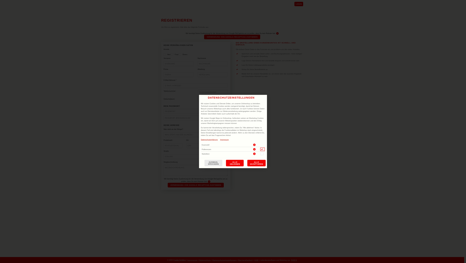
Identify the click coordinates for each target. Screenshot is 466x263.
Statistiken (206, 154)
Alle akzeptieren (256, 163)
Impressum (224, 140)
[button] (254, 145)
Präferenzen (206, 149)
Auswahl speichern (213, 163)
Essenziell (205, 145)
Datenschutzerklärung (209, 140)
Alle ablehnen (235, 163)
